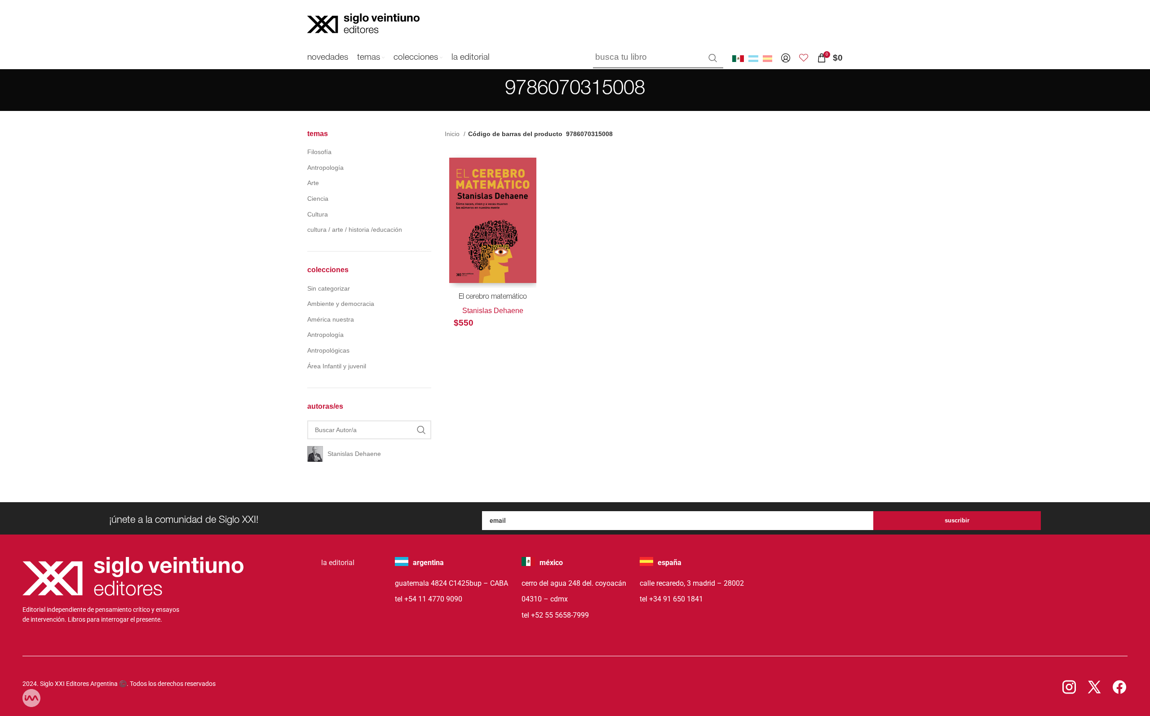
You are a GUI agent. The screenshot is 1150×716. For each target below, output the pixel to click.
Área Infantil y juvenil (336, 366)
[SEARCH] (713, 58)
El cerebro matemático (493, 297)
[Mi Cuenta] (786, 58)
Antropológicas (328, 350)
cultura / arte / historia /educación (354, 229)
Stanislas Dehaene (492, 310)
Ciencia (317, 198)
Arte (313, 182)
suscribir (957, 520)
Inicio (453, 133)
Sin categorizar (328, 288)
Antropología (325, 167)
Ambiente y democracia (340, 303)
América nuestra (330, 319)
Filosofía (319, 151)
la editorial (337, 562)
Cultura (317, 214)
